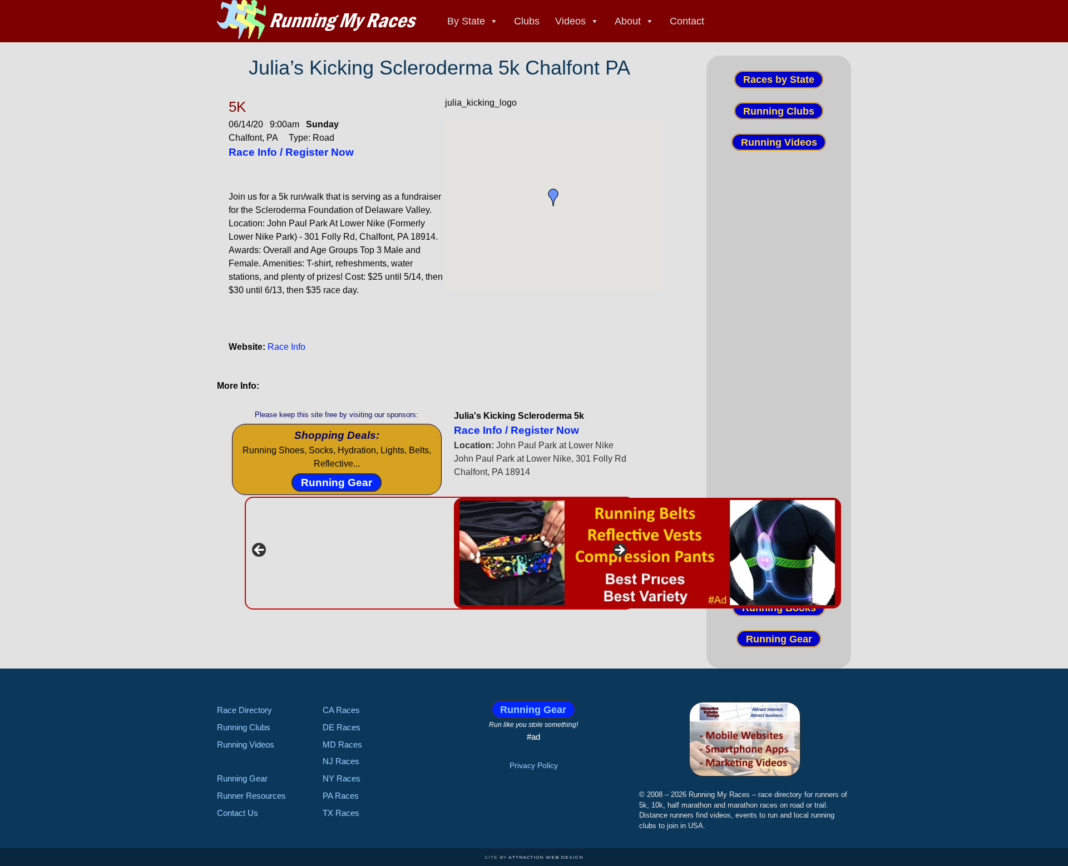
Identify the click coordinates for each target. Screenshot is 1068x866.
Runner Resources (251, 795)
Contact (687, 21)
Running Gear (336, 482)
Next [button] (619, 550)
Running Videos (779, 142)
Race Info (286, 347)
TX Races (341, 813)
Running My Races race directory (317, 19)
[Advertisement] (778, 360)
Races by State (778, 79)
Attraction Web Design (546, 857)
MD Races (342, 744)
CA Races (341, 710)
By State (466, 21)
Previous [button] (259, 550)
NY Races (341, 778)
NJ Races (341, 761)
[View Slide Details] (647, 553)
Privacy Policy (534, 765)
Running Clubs (778, 110)
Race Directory (244, 710)
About (628, 21)
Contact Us (237, 813)
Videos (570, 21)
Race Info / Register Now (291, 152)
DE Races (341, 727)
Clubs (527, 21)
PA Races (341, 795)
